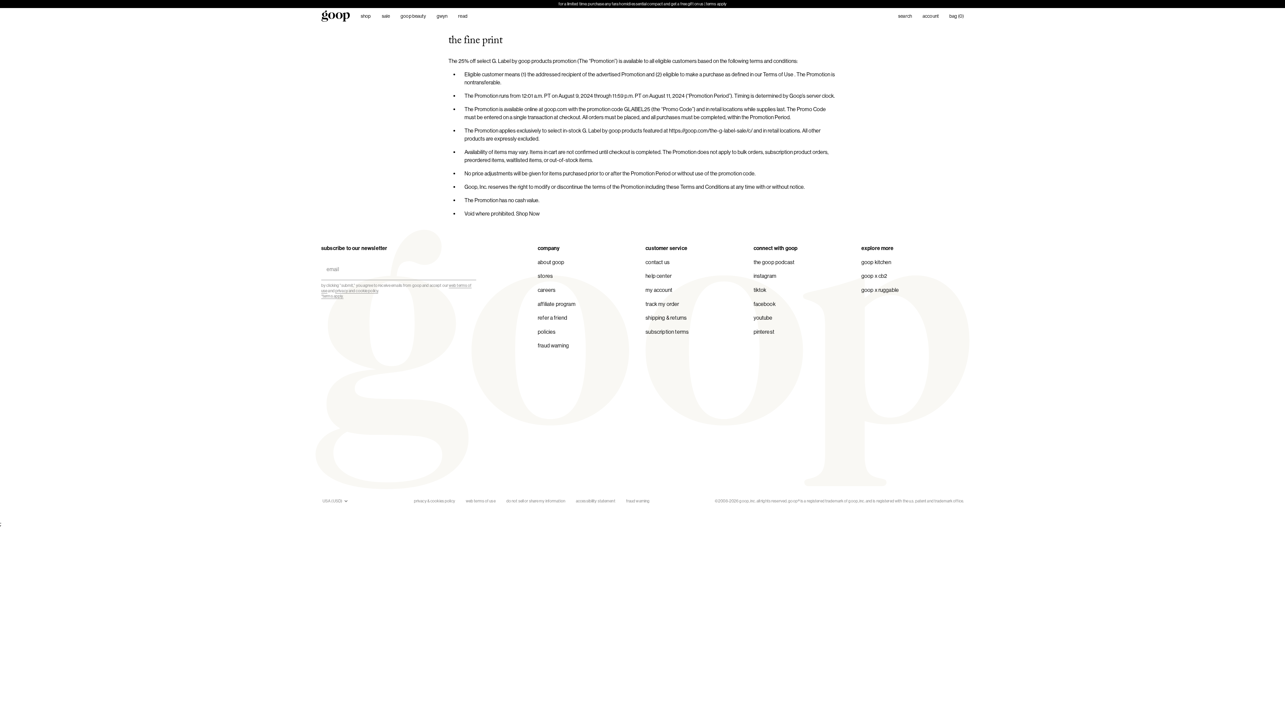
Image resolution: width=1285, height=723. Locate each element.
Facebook (765, 304)
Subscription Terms (667, 332)
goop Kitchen (876, 262)
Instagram (765, 276)
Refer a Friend (552, 318)
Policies (546, 332)
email (331, 261)
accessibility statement (595, 501)
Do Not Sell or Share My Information (535, 501)
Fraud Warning (553, 345)
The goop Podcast (774, 262)
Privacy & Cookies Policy (434, 501)
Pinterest (764, 332)
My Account (659, 290)
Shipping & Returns (666, 318)
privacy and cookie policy (356, 291)
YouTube (763, 318)
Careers (546, 290)
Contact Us (658, 262)
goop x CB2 (874, 276)
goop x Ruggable (880, 290)
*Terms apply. (332, 296)
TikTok (760, 290)
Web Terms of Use (481, 501)
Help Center (659, 276)
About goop (551, 262)
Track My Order (662, 304)
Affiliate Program (557, 304)
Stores (545, 276)
